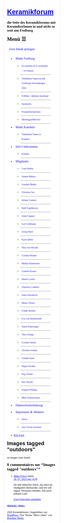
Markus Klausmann (31, 263)
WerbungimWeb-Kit (31, 119)
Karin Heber (27, 239)
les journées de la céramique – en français (35, 68)
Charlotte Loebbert (30, 287)
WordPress (12, 515)
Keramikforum (30, 12)
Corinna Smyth (29, 342)
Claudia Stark (28, 358)
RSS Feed (19, 435)
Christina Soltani (29, 350)
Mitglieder (22, 161)
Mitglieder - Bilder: (16, 505)
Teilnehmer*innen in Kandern (31, 136)
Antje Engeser (28, 216)
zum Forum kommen (31, 427)
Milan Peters (20, 476)
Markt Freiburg (25, 58)
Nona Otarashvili (29, 295)
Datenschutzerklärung (29, 405)
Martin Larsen (28, 279)
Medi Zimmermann (31, 397)
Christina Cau (28, 192)
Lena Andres (27, 168)
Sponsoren (26, 104)
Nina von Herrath (30, 247)
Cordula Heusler (29, 255)
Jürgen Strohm (28, 366)
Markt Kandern (25, 127)
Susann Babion (28, 176)
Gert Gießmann (29, 224)
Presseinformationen (31, 111)
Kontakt (25, 153)
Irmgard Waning (29, 389)
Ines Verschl (27, 382)
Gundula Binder (29, 184)
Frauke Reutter (28, 310)
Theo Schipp (27, 334)
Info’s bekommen (27, 146)
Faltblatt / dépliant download (35, 96)
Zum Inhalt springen (22, 49)
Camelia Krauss (29, 271)
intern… (25, 419)
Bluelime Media (15, 518)
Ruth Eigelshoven (30, 208)
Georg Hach (27, 231)
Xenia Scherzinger (30, 326)
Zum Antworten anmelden (27, 499)
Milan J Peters (28, 303)
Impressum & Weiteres (30, 412)
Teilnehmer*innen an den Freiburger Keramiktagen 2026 (33, 83)
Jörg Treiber (27, 374)
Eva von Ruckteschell (32, 318)
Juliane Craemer (29, 200)
